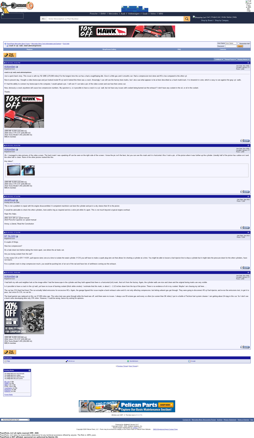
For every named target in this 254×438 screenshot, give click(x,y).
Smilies (6, 383)
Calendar (223, 49)
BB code (7, 381)
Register (30, 49)
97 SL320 (9, 236)
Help (235, 17)
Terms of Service (243, 420)
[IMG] (6, 385)
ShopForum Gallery (109, 49)
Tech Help (66, 43)
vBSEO (135, 427)
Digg (8, 361)
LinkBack (218, 59)
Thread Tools (229, 59)
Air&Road (9, 200)
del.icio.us (71, 361)
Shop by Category (222, 20)
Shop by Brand (206, 20)
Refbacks (7, 391)
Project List (215, 17)
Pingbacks (7, 389)
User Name (221, 43)
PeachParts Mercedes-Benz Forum (18, 43)
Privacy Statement (230, 420)
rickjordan (9, 66)
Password (220, 46)
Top (251, 420)
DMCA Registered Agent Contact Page (165, 429)
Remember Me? (245, 43)
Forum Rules (8, 394)
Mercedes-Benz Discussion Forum (204, 420)
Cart (208, 17)
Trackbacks (8, 388)
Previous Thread (122, 366)
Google (193, 361)
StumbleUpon (134, 361)
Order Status (227, 17)
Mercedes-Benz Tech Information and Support (46, 43)
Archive (219, 420)
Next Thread (133, 366)
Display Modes (243, 59)
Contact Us (186, 420)
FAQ (179, 49)
